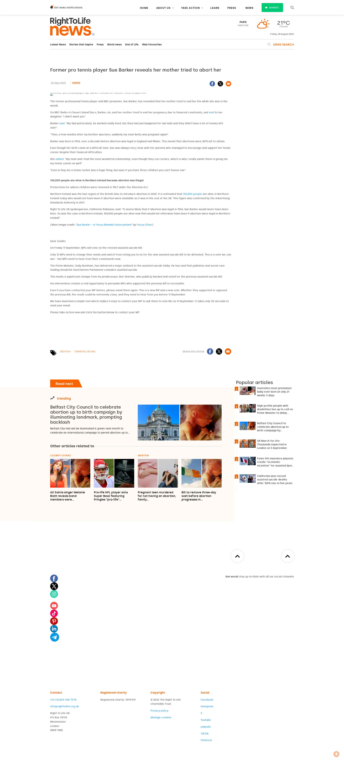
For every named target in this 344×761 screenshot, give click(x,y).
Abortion (65, 351)
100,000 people (192, 194)
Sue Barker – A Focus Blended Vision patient (104, 224)
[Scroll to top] (287, 556)
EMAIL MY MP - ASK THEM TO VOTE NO (87, 323)
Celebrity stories (84, 351)
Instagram (207, 706)
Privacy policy (159, 710)
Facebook (207, 699)
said (211, 112)
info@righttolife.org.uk (64, 706)
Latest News (58, 44)
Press (100, 44)
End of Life (131, 44)
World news (114, 44)
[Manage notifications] (336, 754)
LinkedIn (206, 726)
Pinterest (206, 740)
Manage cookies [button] (160, 717)
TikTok (205, 733)
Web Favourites (152, 44)
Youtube (206, 720)
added (60, 159)
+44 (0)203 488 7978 (63, 699)
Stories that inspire (81, 44)
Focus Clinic (144, 224)
